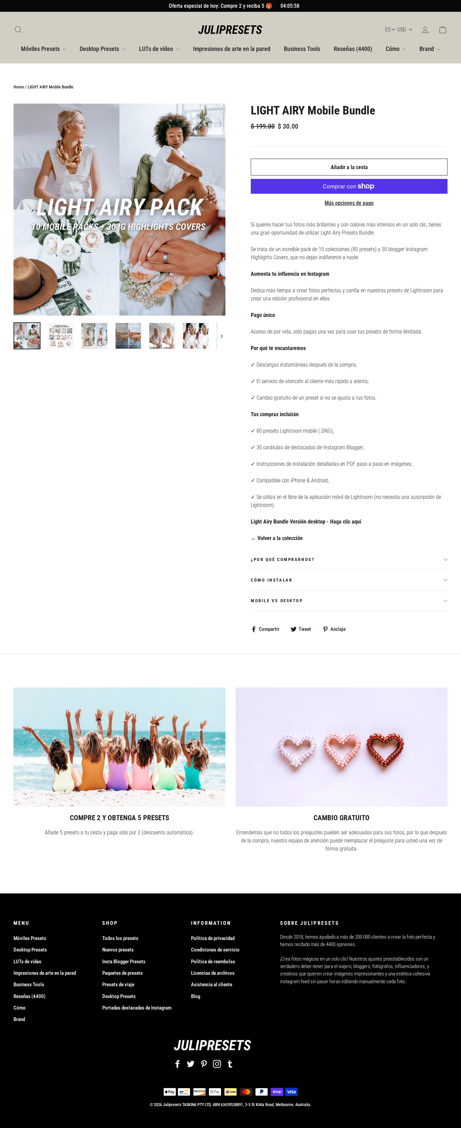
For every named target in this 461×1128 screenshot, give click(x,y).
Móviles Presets (41, 48)
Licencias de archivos (213, 973)
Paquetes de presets (122, 973)
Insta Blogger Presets (123, 962)
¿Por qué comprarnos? (283, 559)
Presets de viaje (118, 985)
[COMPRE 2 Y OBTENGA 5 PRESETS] (119, 747)
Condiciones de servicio (215, 950)
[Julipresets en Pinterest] (204, 1063)
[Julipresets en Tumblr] (230, 1063)
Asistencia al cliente (211, 985)
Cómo (393, 48)
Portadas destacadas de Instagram (136, 1008)
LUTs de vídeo (156, 48)
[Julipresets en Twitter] (191, 1063)
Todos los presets (120, 938)
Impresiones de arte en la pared (231, 48)
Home (18, 86)
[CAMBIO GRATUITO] (342, 747)
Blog (195, 996)
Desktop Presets (100, 48)
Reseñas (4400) (353, 48)
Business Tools (302, 48)
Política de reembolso (213, 962)
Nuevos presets (118, 950)
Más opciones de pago (349, 203)
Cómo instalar (271, 580)
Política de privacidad (213, 938)
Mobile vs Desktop (277, 600)
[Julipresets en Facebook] (177, 1063)
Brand (427, 48)
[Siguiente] (221, 335)
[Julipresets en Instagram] (217, 1063)
